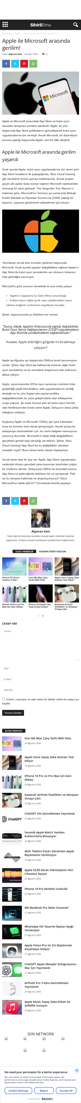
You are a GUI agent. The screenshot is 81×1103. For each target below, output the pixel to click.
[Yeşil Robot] (51, 1046)
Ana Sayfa (6, 33)
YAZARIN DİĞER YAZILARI (52, 551)
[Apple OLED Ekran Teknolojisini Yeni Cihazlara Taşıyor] (12, 875)
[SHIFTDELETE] (13, 1046)
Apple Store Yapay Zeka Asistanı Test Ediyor (67, 578)
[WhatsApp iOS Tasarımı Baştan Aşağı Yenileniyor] (12, 932)
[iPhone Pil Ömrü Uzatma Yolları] (14, 566)
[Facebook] (6, 64)
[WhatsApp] (33, 64)
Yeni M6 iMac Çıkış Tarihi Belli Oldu (38, 578)
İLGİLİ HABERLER (24, 551)
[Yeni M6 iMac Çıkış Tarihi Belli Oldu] (41, 566)
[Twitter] (15, 64)
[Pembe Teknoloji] (32, 1057)
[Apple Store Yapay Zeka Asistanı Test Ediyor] (67, 566)
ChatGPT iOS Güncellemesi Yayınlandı (50, 813)
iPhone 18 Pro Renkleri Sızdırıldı (46, 889)
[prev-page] (38, 616)
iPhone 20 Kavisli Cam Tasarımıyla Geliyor (40, 605)
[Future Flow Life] (51, 1057)
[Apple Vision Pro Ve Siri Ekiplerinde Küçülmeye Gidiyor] (12, 950)
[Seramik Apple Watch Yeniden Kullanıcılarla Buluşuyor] (12, 837)
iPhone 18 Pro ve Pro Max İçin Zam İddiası (13, 605)
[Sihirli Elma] (32, 1046)
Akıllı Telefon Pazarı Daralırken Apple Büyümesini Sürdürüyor (49, 853)
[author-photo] (40, 518)
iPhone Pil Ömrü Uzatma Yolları (10, 578)
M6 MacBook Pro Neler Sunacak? (47, 907)
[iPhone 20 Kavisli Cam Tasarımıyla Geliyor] (41, 593)
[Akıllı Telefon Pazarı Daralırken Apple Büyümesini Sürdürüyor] (12, 856)
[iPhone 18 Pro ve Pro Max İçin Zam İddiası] (14, 593)
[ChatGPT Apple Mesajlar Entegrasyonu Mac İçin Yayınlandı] (12, 969)
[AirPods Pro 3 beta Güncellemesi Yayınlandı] (12, 988)
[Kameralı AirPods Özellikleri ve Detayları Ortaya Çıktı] (67, 593)
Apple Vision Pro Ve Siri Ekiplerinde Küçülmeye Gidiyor (48, 947)
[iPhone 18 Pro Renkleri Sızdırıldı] (12, 894)
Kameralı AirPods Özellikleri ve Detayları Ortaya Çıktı (66, 607)
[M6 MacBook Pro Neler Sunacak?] (12, 913)
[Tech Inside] (70, 1046)
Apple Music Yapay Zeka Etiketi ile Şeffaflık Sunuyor (47, 1003)
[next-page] (43, 616)
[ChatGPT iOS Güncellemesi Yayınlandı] (12, 819)
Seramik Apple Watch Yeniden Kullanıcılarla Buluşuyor (45, 834)
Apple (17, 33)
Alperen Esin (15, 54)
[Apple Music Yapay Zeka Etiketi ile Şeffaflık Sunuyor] (12, 1007)
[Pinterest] (24, 64)
